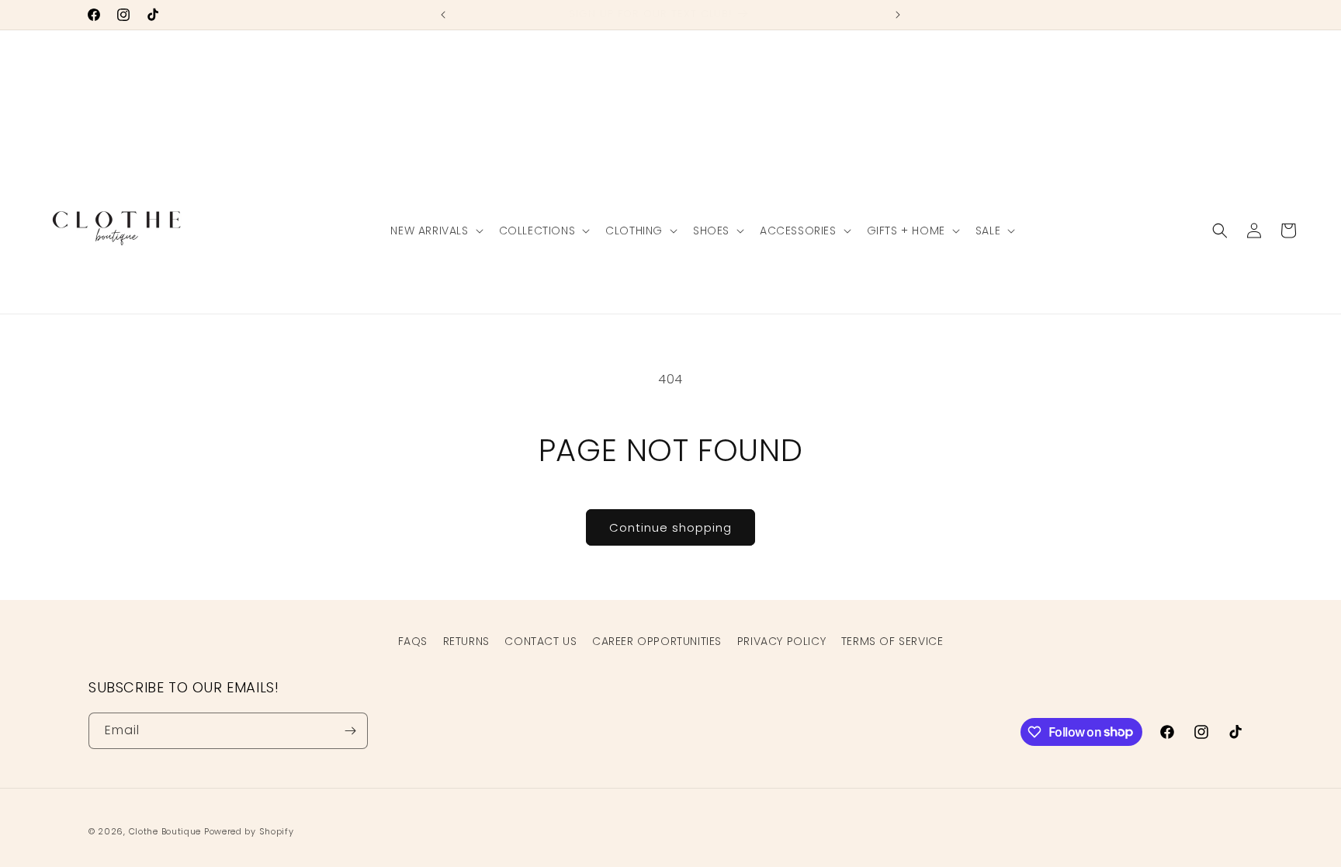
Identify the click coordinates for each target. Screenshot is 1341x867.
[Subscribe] (350, 731)
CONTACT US (540, 641)
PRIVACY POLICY (781, 641)
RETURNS (466, 641)
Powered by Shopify (249, 831)
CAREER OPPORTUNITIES (657, 641)
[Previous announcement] (443, 14)
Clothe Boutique (165, 831)
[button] (435, 230)
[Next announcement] (898, 14)
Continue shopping (670, 527)
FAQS (413, 641)
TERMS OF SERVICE (892, 641)
